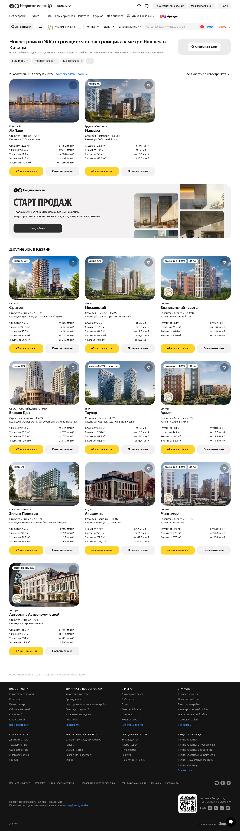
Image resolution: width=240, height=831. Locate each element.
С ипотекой (15, 714)
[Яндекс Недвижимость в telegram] (228, 783)
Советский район (188, 719)
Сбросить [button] (224, 26)
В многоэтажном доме (78, 714)
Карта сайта (172, 783)
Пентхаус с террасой (77, 709)
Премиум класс (74, 699)
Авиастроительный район (193, 709)
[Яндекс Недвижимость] (30, 6)
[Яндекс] (224, 824)
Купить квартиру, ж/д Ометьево (196, 754)
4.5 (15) (113, 313)
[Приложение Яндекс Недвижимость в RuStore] (228, 808)
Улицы (69, 760)
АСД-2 (89, 509)
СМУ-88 (165, 303)
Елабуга (126, 754)
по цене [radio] (83, 74)
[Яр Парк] (44, 101)
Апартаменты (73, 719)
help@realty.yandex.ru (79, 805)
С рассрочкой (17, 719)
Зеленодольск (130, 739)
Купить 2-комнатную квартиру (195, 760)
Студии (13, 760)
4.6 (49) (189, 313)
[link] (224, 6)
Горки (125, 704)
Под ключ (14, 699)
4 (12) (112, 418)
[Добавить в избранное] (73, 85)
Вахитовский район (189, 704)
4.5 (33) (189, 519)
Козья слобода (130, 719)
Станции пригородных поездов (83, 739)
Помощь (156, 783)
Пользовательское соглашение (98, 783)
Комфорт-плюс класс (78, 694)
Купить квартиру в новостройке (196, 744)
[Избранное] (139, 6)
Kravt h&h (15, 126)
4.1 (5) (37, 620)
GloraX (89, 303)
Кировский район (188, 694)
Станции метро (74, 749)
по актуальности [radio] (43, 74)
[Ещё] (90, 61)
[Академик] (120, 484)
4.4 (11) (37, 135)
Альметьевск (129, 744)
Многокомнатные (19, 754)
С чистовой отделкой (21, 694)
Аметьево (127, 714)
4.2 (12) (115, 519)
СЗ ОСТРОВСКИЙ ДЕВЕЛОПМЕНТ (29, 408)
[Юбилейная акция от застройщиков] (168, 292)
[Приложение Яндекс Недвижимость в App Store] (210, 808)
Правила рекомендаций (133, 783)
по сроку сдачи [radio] (66, 74)
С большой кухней (19, 709)
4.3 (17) (38, 519)
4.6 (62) (38, 313)
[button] (147, 6)
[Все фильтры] (40, 26)
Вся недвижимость (20, 783)
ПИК (87, 408)
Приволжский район (189, 699)
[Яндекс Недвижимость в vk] (217, 783)
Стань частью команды (62, 783)
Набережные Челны (133, 760)
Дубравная (128, 699)
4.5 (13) (39, 418)
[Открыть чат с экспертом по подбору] (231, 822)
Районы (70, 744)
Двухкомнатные (18, 739)
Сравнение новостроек (79, 754)
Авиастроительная (132, 694)
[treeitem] (19, 16)
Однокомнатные (18, 749)
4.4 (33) (189, 418)
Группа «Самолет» (96, 126)
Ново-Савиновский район (192, 714)
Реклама (40, 783)
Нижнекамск (129, 749)
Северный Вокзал (132, 709)
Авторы (13, 610)
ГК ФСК (13, 303)
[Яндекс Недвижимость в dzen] (222, 783)
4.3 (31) (116, 135)
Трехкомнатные (18, 744)
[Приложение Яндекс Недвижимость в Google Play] (216, 808)
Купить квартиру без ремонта (195, 749)
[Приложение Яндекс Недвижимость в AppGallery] (222, 808)
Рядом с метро (17, 704)
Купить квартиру (187, 739)
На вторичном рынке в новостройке (86, 704)
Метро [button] (209, 26)
